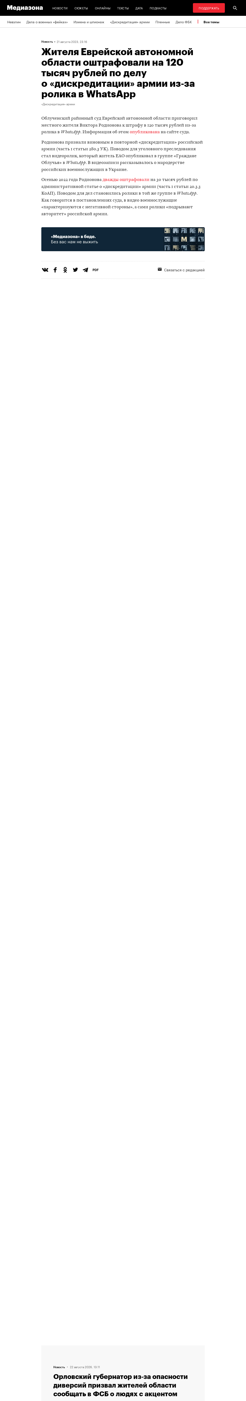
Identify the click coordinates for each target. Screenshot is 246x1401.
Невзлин (14, 21)
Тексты (123, 8)
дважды (111, 180)
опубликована (145, 132)
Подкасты (158, 8)
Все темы (211, 22)
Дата (139, 8)
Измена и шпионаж (89, 21)
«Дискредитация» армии (130, 21)
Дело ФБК (184, 21)
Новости (60, 8)
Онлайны (103, 8)
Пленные (162, 21)
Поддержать (209, 8)
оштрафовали (134, 180)
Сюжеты (81, 8)
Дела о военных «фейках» (47, 21)
